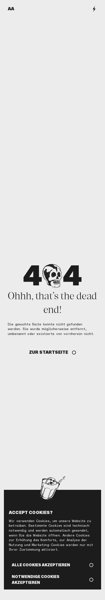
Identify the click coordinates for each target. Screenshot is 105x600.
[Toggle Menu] (94, 9)
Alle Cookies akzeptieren (41, 565)
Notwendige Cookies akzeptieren (35, 579)
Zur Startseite (48, 352)
